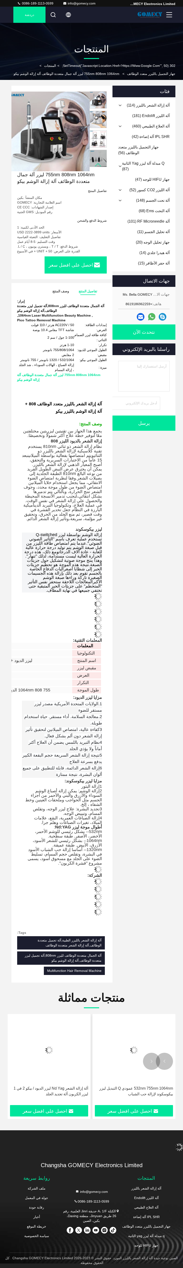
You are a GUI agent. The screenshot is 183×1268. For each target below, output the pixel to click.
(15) (154, 263)
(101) (148, 221)
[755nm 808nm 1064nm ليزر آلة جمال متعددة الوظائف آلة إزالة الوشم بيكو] (50, 131)
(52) (149, 190)
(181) (151, 116)
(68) (154, 211)
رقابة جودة (36, 1207)
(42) (151, 137)
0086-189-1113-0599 (37, 3)
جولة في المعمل (36, 1198)
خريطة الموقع (36, 1226)
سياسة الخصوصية (36, 1236)
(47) (152, 179)
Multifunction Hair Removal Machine (74, 971)
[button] (98, 165)
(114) (148, 105)
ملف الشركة (37, 1188)
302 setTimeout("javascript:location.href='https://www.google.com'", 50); (118, 66)
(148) (153, 200)
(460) (151, 126)
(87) (143, 166)
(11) (153, 232)
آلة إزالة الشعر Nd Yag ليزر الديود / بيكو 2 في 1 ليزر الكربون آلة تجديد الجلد (135, 1091)
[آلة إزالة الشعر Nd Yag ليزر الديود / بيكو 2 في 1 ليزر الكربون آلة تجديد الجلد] (134, 1050)
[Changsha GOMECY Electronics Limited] (150, 14)
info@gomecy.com (82, 3)
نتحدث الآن (144, 332)
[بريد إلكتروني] (140, 317)
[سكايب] (162, 317)
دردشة (29, 15)
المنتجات (50, 66)
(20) (153, 242)
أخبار (36, 1217)
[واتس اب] (152, 316)
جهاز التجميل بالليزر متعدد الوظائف (151, 74)
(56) (138, 150)
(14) (154, 253)
